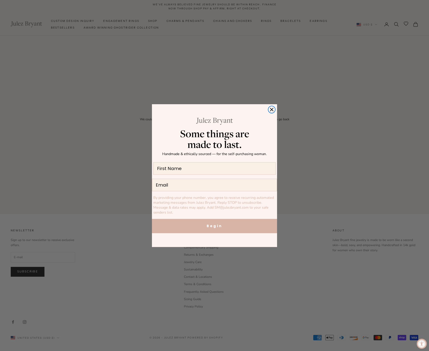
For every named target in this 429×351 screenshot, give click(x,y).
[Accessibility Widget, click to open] (422, 344)
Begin (214, 226)
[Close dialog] (271, 109)
